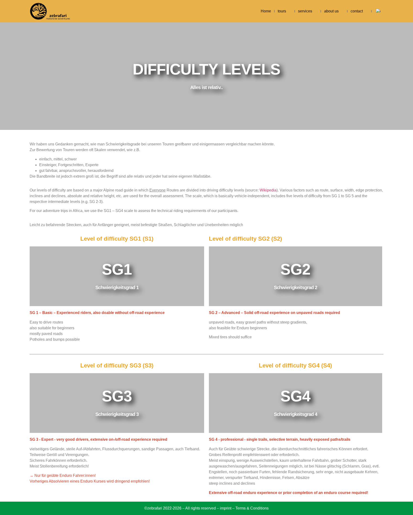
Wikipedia (268, 190)
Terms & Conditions (252, 508)
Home (266, 11)
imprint (225, 508)
